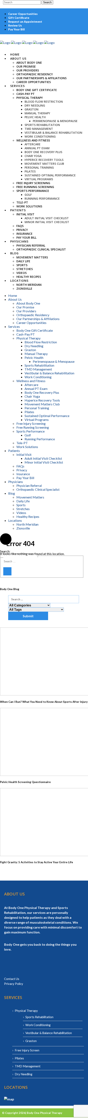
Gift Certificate (18, 17)
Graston (31, 1041)
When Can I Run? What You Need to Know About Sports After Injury (44, 701)
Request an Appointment (25, 21)
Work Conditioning (38, 1025)
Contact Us (11, 979)
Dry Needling (23, 1074)
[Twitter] (83, 36)
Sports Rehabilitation (39, 1017)
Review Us (15, 25)
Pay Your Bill (16, 29)
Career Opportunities (23, 14)
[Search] (7, 571)
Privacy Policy (13, 983)
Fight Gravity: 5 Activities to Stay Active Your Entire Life (36, 862)
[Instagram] (77, 36)
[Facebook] (74, 36)
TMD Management (28, 1066)
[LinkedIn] (80, 36)
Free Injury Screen (27, 1050)
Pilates (19, 1058)
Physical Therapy (26, 1010)
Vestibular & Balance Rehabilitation (48, 1033)
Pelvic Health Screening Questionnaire (25, 782)
